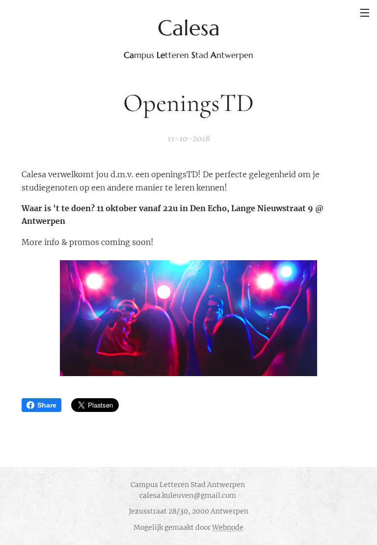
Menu (365, 12)
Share (46, 405)
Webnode (227, 527)
